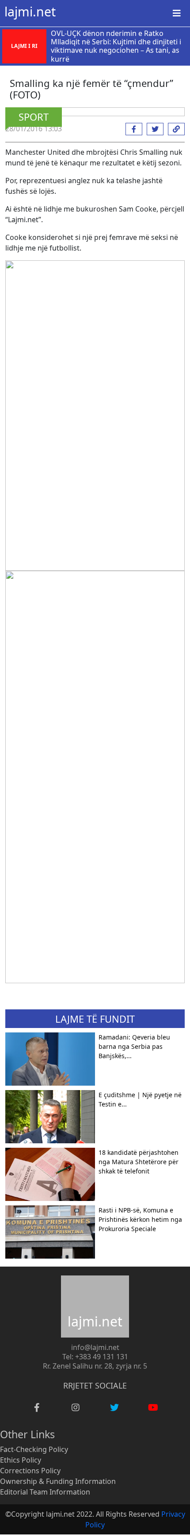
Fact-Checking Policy (34, 1449)
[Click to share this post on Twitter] (152, 129)
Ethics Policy (20, 1460)
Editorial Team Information (45, 1492)
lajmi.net (30, 11)
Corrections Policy (30, 1470)
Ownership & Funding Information (58, 1481)
